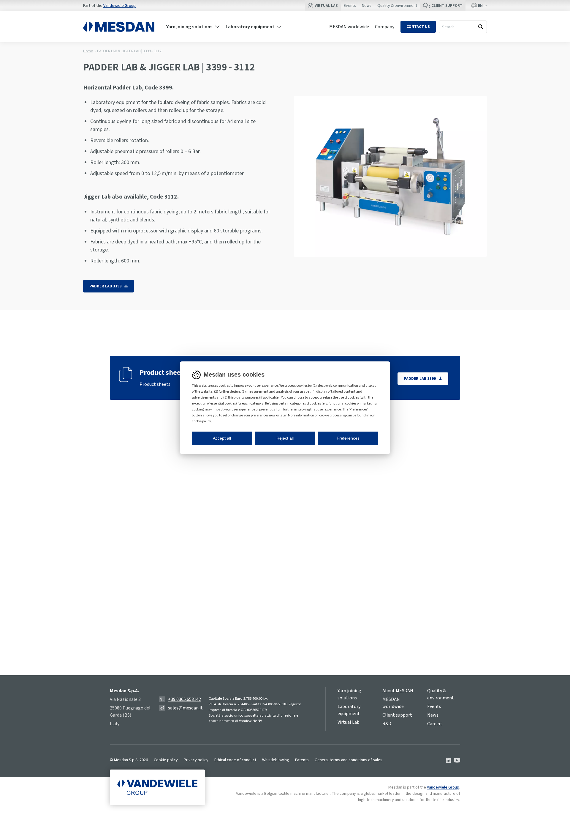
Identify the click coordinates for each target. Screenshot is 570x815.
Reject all (285, 438)
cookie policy (201, 421)
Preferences (348, 438)
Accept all (222, 438)
